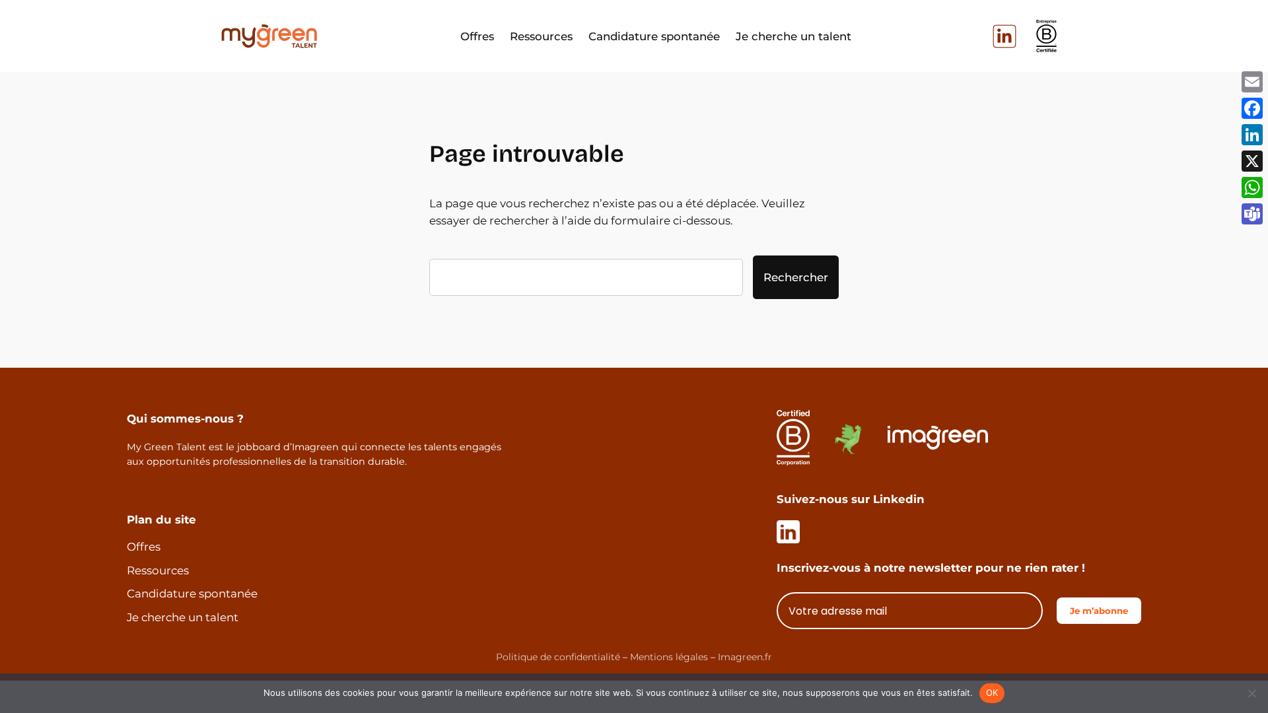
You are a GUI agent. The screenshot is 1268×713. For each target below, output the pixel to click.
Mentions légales (669, 657)
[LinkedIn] (1252, 134)
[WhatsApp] (1252, 187)
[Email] (1252, 82)
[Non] (1251, 693)
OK (992, 692)
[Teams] (1252, 214)
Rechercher (795, 277)
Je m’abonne (1099, 610)
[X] (1252, 161)
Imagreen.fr (745, 657)
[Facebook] (1252, 108)
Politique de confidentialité (558, 657)
